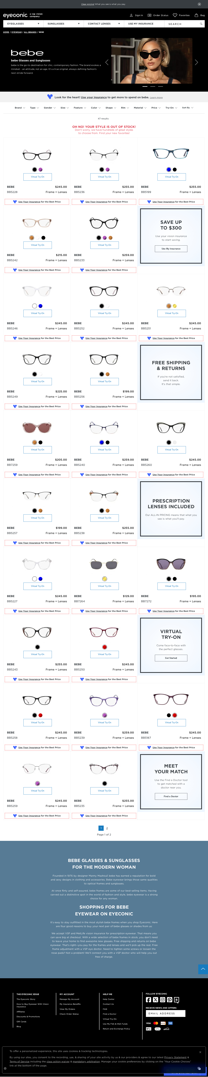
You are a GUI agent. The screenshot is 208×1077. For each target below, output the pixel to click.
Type (32, 108)
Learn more (156, 97)
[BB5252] (104, 291)
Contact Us (108, 1004)
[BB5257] (37, 496)
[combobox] (179, 23)
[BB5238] (104, 496)
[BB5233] (104, 223)
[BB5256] (104, 360)
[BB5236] (104, 155)
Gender (48, 108)
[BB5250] (104, 633)
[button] (181, 15)
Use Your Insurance (29, 202)
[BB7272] (171, 564)
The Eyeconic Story (26, 999)
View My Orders (67, 1009)
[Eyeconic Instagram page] (162, 1002)
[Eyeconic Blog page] (176, 1003)
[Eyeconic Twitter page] (155, 1002)
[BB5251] (171, 291)
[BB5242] (37, 223)
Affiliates (21, 1012)
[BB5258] (37, 701)
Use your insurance (94, 97)
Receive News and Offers (161, 1008)
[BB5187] (171, 701)
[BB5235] (104, 769)
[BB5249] (37, 360)
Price (154, 108)
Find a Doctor (171, 796)
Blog (19, 1026)
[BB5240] (104, 428)
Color (94, 108)
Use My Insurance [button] (171, 249)
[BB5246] (37, 291)
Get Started (171, 658)
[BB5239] (104, 701)
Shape (109, 108)
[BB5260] (171, 428)
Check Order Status (69, 1014)
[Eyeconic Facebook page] (148, 1002)
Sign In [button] (139, 15)
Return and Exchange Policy (116, 1029)
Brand (18, 108)
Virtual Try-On (37, 177)
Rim (123, 108)
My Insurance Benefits (70, 1004)
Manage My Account (69, 999)
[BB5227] (37, 564)
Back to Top (203, 969)
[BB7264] (104, 564)
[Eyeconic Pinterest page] (169, 1002)
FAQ (105, 1009)
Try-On (170, 108)
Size (63, 108)
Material (138, 108)
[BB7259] (37, 428)
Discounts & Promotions (28, 1016)
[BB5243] (37, 633)
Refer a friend (97, 4)
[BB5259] (37, 769)
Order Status (160, 15)
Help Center (108, 999)
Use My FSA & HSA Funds (115, 1024)
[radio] (34, 169)
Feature (78, 108)
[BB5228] (37, 155)
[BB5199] (171, 155)
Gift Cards (21, 1021)
